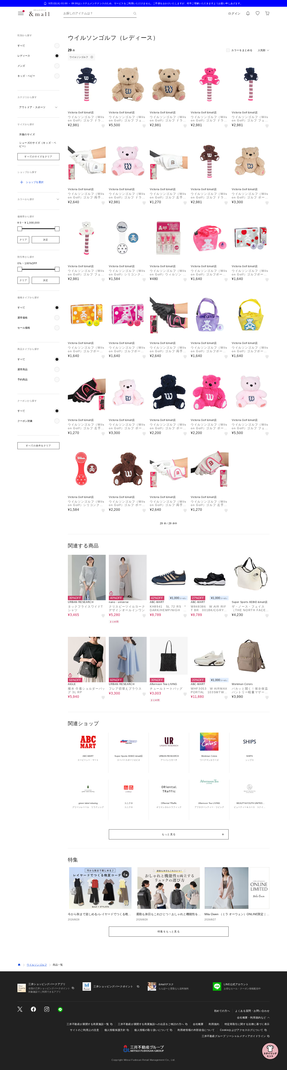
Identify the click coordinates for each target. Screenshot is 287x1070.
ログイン (234, 13)
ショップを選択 (34, 182)
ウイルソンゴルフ (37, 964)
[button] (38, 46)
